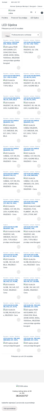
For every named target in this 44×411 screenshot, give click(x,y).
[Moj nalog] (36, 12)
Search (31, 12)
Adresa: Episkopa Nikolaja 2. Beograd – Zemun (26, 6)
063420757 (22, 395)
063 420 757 (15, 2)
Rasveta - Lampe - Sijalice (11, 40)
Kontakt (4, 2)
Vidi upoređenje (9, 408)
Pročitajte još (17, 68)
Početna (5, 18)
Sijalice (5, 225)
